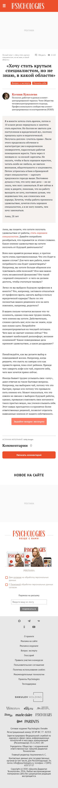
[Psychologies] (27, 6)
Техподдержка (29, 683)
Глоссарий (29, 655)
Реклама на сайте (29, 641)
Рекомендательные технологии (29, 674)
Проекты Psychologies (29, 679)
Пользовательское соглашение (29, 664)
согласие (17, 577)
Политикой (16, 584)
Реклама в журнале (29, 645)
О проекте (29, 636)
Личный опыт (7, 55)
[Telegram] (29, 621)
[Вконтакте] (39, 621)
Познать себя (39, 83)
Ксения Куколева (24, 94)
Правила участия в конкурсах (29, 660)
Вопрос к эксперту (21, 83)
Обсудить (42, 55)
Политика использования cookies (29, 669)
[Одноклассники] (24, 627)
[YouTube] (34, 627)
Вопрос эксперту (29, 650)
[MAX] (19, 621)
